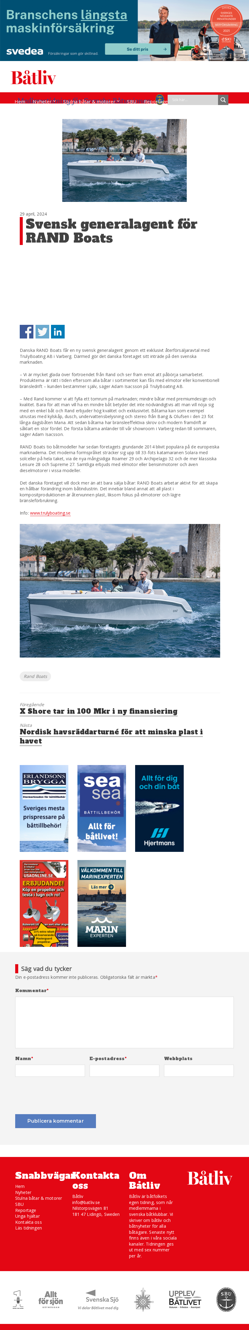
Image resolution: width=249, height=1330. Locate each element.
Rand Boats (35, 676)
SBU (131, 101)
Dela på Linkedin (58, 331)
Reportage (156, 101)
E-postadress (108, 1059)
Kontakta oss (28, 1222)
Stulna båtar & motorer (89, 101)
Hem (20, 101)
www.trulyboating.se (50, 513)
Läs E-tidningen (32, 113)
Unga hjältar (27, 1216)
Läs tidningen (28, 1228)
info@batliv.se (86, 1202)
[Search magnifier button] (223, 100)
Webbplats (178, 1059)
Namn (24, 1059)
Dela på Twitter (42, 331)
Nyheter (42, 101)
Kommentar (32, 991)
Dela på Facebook (26, 331)
